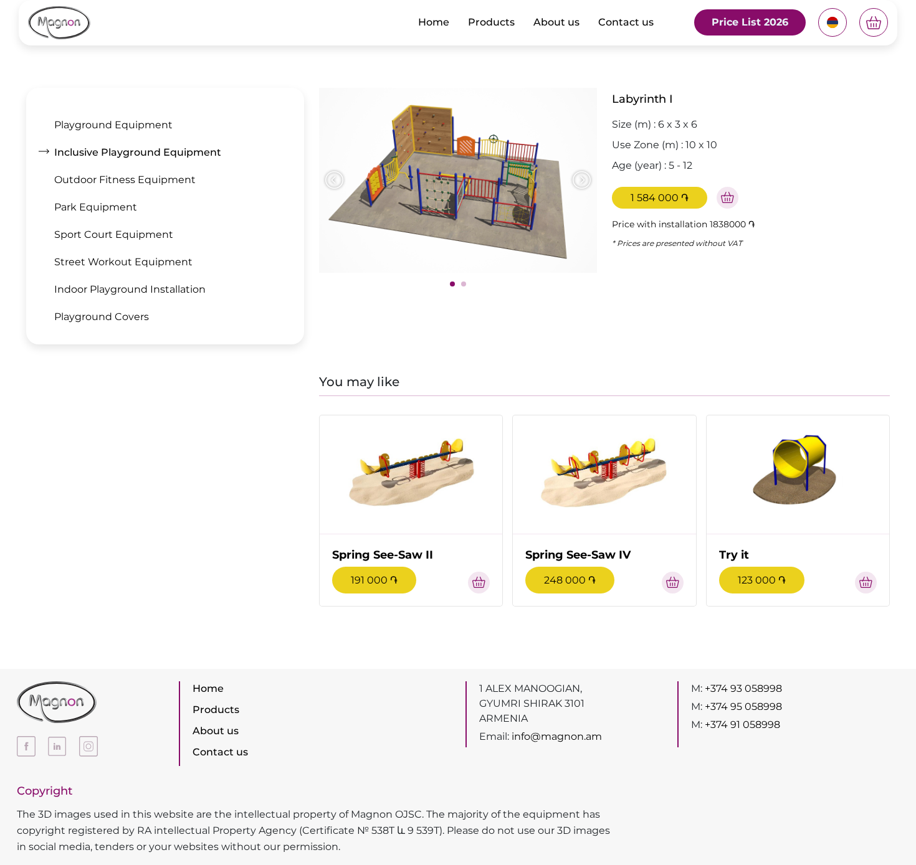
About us (556, 22)
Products (491, 22)
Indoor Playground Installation (130, 289)
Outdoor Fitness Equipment (125, 180)
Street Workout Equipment (123, 262)
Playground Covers (101, 317)
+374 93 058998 (743, 688)
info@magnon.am (557, 736)
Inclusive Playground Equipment (137, 152)
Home (433, 22)
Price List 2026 (750, 22)
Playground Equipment (113, 125)
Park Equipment (95, 207)
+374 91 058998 (742, 724)
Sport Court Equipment (113, 234)
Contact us (626, 22)
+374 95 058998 (743, 706)
